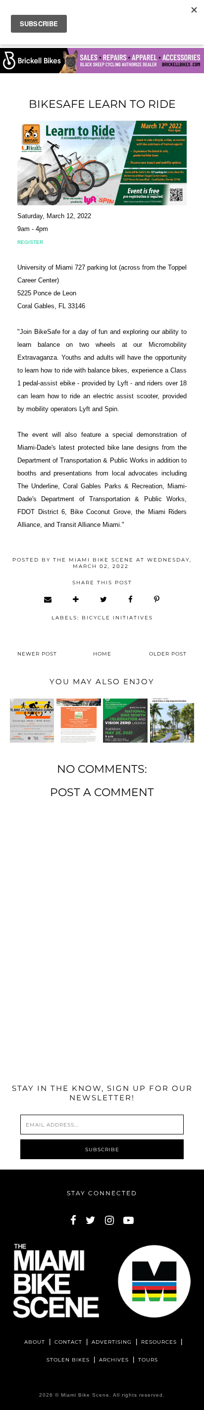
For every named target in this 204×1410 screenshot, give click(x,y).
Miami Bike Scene (85, 1395)
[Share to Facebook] (131, 599)
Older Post (168, 654)
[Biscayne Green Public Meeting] (78, 721)
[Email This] (48, 599)
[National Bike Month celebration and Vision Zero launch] (125, 721)
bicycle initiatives (117, 617)
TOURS (148, 1360)
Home (102, 654)
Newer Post (37, 654)
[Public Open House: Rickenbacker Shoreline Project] (172, 721)
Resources (159, 1342)
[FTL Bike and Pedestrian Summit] (32, 721)
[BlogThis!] (76, 599)
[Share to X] (104, 599)
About (34, 1342)
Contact (68, 1342)
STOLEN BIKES (68, 1360)
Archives (114, 1360)
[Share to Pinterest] (157, 599)
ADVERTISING (112, 1342)
